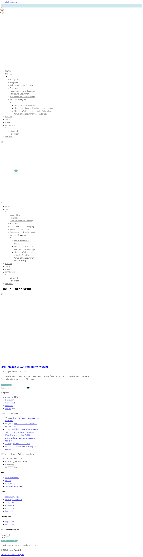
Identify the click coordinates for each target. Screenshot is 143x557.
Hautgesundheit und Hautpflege (22, 91)
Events (8, 400)
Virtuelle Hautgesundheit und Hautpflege (30, 114)
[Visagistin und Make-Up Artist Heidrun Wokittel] (7, 65)
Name (3, 535)
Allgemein (9, 397)
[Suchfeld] (28, 388)
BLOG (7, 122)
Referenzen (14, 134)
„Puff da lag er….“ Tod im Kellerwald (24, 366)
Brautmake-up (15, 88)
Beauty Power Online (21, 443)
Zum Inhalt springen (9, 2)
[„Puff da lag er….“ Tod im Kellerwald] (53, 361)
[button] (28, 388)
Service (8, 408)
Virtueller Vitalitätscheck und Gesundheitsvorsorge (34, 108)
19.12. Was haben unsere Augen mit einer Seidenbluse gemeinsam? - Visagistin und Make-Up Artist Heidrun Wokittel (21, 432)
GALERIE (8, 117)
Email (3, 538)
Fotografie (14, 82)
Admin (8, 443)
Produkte (9, 405)
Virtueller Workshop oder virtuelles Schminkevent (34, 111)
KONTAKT (9, 137)
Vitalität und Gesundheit (19, 94)
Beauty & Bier (15, 79)
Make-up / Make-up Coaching (21, 85)
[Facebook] (1, 7)
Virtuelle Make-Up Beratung (25, 105)
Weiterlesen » (6, 385)
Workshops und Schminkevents (22, 96)
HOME (8, 71)
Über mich (14, 131)
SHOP (7, 119)
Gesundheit (10, 403)
